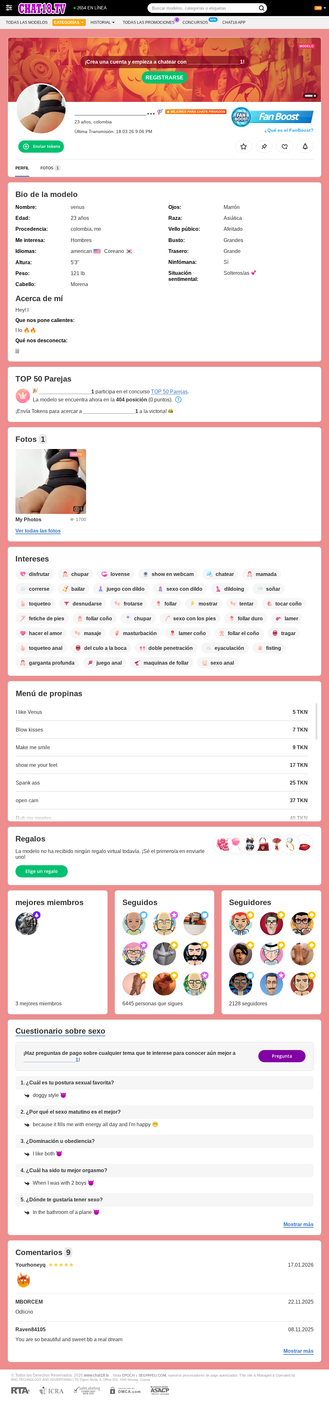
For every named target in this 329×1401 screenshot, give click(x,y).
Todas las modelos (27, 22)
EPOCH (128, 1375)
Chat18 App (233, 22)
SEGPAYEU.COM (152, 1375)
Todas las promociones (148, 22)
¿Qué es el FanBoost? (289, 130)
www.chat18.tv (96, 1375)
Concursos (195, 22)
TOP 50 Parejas (169, 391)
